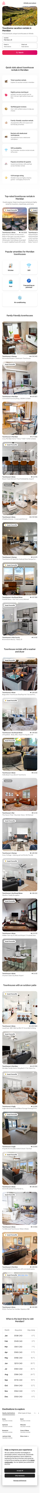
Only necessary (20, 1475)
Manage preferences (19, 1480)
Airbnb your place (30, 3)
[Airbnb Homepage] (3, 3)
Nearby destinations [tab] (8, 1413)
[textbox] (11, 46)
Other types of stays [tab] (24, 1413)
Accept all (20, 1470)
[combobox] (20, 40)
